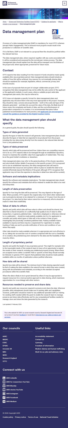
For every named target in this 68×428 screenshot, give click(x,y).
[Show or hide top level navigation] (64, 3)
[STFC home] (58, 34)
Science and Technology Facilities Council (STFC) (24, 22)
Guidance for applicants (48, 22)
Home (4, 22)
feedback (22, 315)
